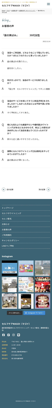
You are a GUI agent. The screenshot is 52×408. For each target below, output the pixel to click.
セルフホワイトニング (11, 213)
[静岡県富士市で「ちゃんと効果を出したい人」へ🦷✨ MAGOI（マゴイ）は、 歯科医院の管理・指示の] (9, 268)
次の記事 (42, 189)
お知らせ (6, 224)
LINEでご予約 (8, 245)
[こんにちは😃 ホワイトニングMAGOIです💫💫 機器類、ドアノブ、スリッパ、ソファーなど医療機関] (26, 284)
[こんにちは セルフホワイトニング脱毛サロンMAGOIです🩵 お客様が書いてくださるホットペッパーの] (9, 284)
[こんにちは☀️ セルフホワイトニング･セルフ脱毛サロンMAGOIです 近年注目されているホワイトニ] (26, 268)
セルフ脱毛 (6, 218)
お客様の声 (6, 229)
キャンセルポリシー (10, 240)
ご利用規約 (6, 234)
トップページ (7, 207)
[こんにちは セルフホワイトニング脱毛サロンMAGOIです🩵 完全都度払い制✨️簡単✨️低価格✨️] (42, 268)
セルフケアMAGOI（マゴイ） (28, 401)
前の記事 (10, 189)
